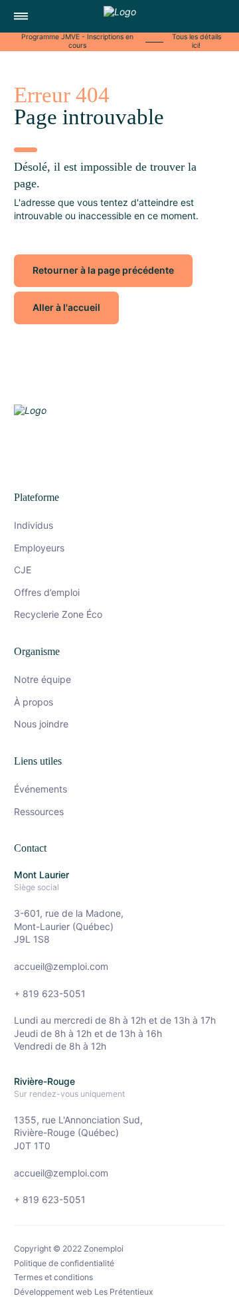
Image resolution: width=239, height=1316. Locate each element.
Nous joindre (41, 723)
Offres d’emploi (47, 592)
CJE (22, 569)
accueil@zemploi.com (61, 966)
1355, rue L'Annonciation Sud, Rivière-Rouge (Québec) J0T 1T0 (78, 1132)
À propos (33, 701)
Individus (33, 525)
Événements (40, 789)
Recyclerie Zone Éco (58, 614)
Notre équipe (42, 679)
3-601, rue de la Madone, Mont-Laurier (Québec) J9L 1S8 (68, 926)
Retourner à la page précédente (103, 270)
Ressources (39, 811)
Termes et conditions (53, 1277)
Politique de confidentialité (64, 1263)
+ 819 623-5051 (50, 993)
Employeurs (39, 547)
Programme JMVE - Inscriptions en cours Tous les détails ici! (121, 41)
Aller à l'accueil (66, 307)
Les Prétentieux (123, 1292)
